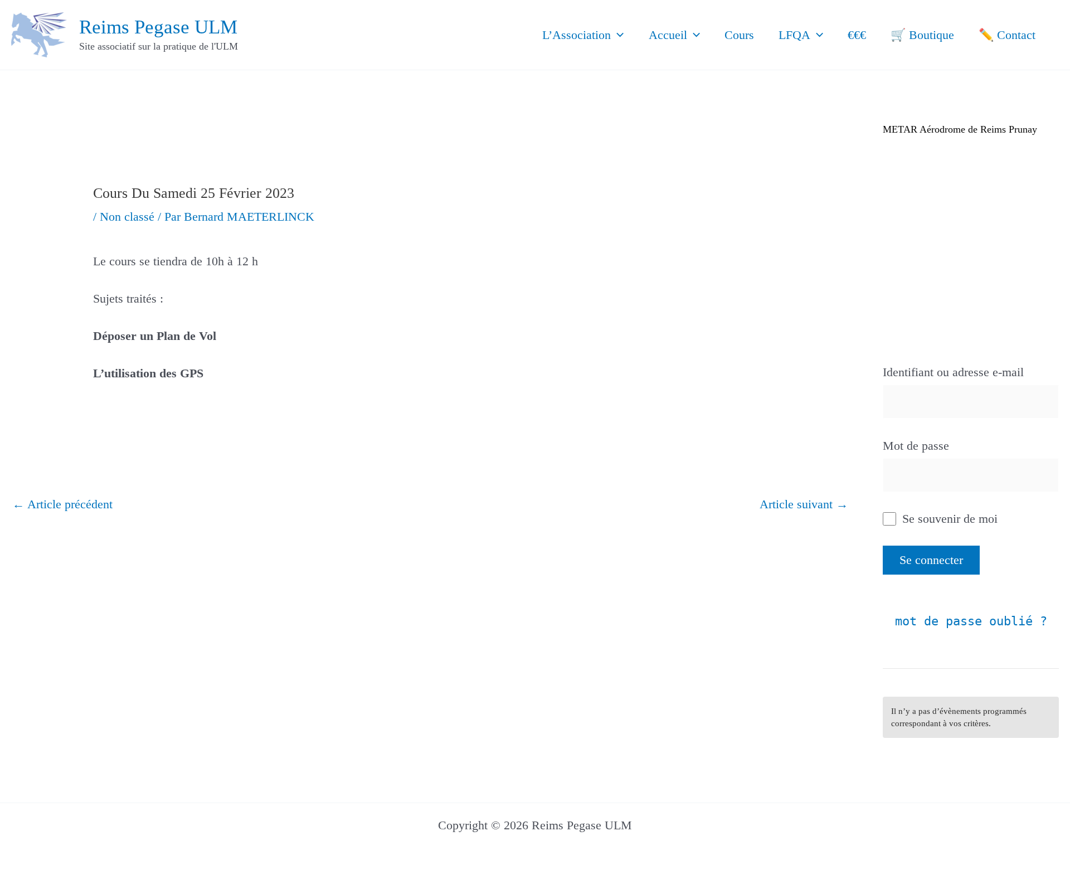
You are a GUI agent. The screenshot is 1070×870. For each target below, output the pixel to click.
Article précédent (62, 504)
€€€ (857, 35)
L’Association (576, 35)
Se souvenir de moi (948, 519)
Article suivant (804, 504)
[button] (617, 35)
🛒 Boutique (922, 35)
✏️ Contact (1007, 35)
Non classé (127, 216)
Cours (739, 35)
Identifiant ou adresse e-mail (953, 372)
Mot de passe (916, 446)
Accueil (668, 35)
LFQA (794, 35)
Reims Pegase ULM (158, 27)
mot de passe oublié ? (971, 621)
